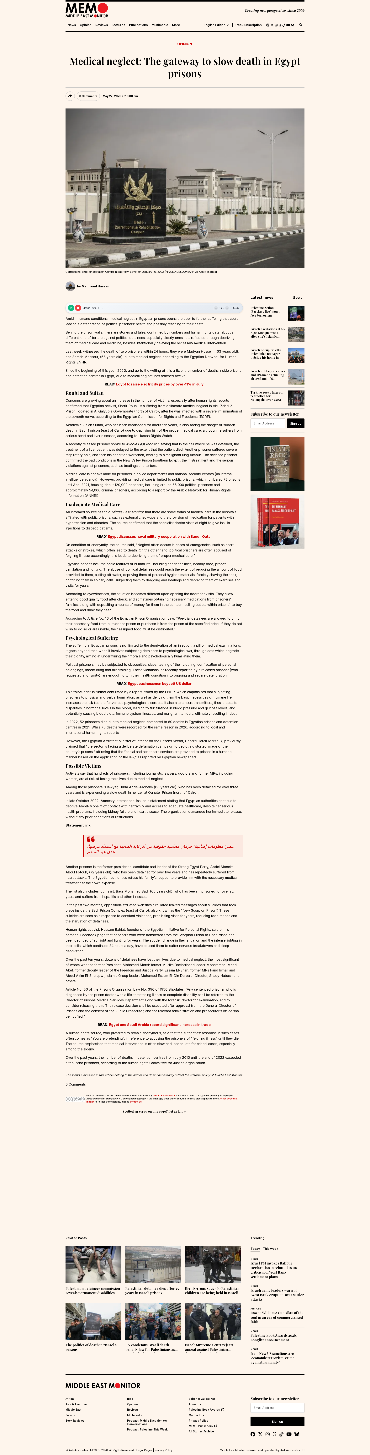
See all (298, 298)
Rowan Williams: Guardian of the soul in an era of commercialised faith (277, 1317)
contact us (136, 1101)
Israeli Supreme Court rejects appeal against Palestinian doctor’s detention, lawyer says (210, 1348)
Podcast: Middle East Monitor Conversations (147, 1422)
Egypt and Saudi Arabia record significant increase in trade (160, 1025)
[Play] (71, 308)
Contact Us (196, 1415)
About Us (195, 1404)
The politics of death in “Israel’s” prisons (92, 1347)
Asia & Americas (76, 1404)
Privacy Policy (198, 1420)
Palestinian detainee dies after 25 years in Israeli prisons (152, 1290)
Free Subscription (248, 25)
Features (118, 25)
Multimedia (160, 25)
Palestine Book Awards (204, 1409)
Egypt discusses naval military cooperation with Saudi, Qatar (160, 536)
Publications (138, 25)
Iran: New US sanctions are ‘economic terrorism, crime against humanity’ (272, 1358)
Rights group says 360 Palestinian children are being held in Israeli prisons (212, 1291)
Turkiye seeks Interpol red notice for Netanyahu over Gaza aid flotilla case (267, 396)
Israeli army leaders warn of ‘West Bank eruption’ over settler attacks (277, 1295)
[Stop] (78, 308)
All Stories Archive (201, 1431)
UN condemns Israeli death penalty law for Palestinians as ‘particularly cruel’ (150, 1348)
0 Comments (88, 96)
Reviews (101, 25)
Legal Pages (144, 1450)
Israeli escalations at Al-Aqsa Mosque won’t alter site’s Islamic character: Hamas (268, 332)
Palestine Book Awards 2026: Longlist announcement (274, 1337)
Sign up (295, 423)
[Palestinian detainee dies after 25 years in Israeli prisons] (153, 1264)
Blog (130, 1398)
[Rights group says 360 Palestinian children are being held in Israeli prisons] (213, 1264)
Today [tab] (255, 1249)
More (176, 25)
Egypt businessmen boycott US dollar (160, 684)
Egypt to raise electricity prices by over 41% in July (160, 384)
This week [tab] (270, 1249)
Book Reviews (75, 1420)
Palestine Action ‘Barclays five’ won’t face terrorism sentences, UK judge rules (265, 311)
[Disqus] (154, 1167)
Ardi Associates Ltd (292, 1450)
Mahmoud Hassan (95, 286)
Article (256, 1308)
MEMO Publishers (201, 1426)
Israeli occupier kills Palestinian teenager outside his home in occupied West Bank (266, 353)
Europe (70, 1415)
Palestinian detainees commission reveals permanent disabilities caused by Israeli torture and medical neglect (93, 1291)
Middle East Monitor (163, 1095)
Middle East (73, 1409)
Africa (70, 1398)
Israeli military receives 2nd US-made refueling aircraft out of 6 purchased (268, 374)
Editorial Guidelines (202, 1398)
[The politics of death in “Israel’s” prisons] (93, 1321)
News (71, 25)
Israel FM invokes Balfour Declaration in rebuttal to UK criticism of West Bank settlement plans (274, 1270)
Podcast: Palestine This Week (147, 1429)
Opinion (86, 25)
